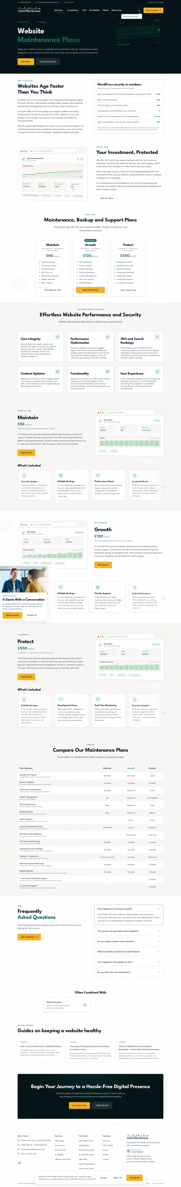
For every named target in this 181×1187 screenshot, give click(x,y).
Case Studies (108, 1145)
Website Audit (12, 615)
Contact (106, 1159)
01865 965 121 (26, 1145)
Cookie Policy (90, 1179)
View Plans (26, 61)
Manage (103, 1178)
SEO (84, 10)
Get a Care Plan (79, 1105)
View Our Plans (106, 198)
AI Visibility (94, 10)
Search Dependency (87, 1164)
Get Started (26, 452)
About (106, 10)
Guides (105, 1154)
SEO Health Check (86, 1141)
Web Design (60, 1141)
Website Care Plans (63, 1159)
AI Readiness (84, 1145)
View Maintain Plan (52, 290)
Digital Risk (83, 1159)
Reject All (118, 1178)
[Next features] (163, 485)
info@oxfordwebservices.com (33, 1149)
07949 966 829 (102, 1105)
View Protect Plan (128, 290)
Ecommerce (60, 1145)
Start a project (152, 10)
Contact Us (32, 615)
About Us (106, 1141)
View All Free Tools (86, 1168)
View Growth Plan (90, 290)
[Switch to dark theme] (139, 10)
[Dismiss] (140, 16)
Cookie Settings (157, 1184)
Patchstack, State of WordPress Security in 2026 (120, 128)
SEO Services (60, 1150)
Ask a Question (27, 937)
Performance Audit (86, 1150)
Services (58, 10)
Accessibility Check (86, 1154)
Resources (116, 10)
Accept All (134, 1178)
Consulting (72, 10)
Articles (106, 1150)
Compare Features (48, 61)
